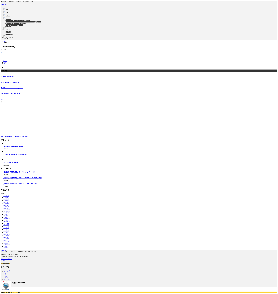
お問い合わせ (9, 37)
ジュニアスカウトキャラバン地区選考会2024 (18, 20)
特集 (7, 12)
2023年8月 (6, 225)
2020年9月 (6, 246)
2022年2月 (6, 229)
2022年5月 (6, 226)
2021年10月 (6, 234)
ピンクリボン (9, 34)
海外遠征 (8, 26)
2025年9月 (6, 196)
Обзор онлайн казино (10, 162)
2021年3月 (6, 241)
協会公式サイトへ (5, 263)
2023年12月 (6, 218)
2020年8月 (6, 247)
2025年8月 (6, 197)
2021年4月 (6, 240)
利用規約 (3, 260)
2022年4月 (6, 228)
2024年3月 (6, 217)
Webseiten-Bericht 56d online (13, 146)
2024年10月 (6, 211)
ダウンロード (6, 38)
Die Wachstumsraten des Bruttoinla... (15, 154)
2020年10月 (6, 244)
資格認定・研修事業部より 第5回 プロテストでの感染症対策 (22, 178)
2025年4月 (6, 203)
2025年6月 (6, 200)
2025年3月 (6, 205)
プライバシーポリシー (6, 259)
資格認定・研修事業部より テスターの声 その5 (19, 172)
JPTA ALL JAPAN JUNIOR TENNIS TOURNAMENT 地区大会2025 (23, 22)
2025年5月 (6, 202)
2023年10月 (6, 222)
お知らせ (8, 9)
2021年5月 (6, 238)
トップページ (6, 270)
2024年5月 (6, 214)
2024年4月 (6, 215)
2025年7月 (6, 199)
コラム (8, 16)
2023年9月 (6, 223)
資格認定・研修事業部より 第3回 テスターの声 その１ (20, 184)
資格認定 (8, 31)
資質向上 (8, 32)
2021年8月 (6, 235)
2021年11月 (6, 232)
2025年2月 (6, 206)
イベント (8, 29)
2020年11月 (6, 243)
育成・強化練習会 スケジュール (14, 25)
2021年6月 (6, 237)
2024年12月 (6, 209)
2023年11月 (6, 220)
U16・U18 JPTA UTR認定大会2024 (16, 23)
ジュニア (8, 19)
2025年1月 (6, 208)
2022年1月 (6, 231)
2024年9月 (6, 212)
